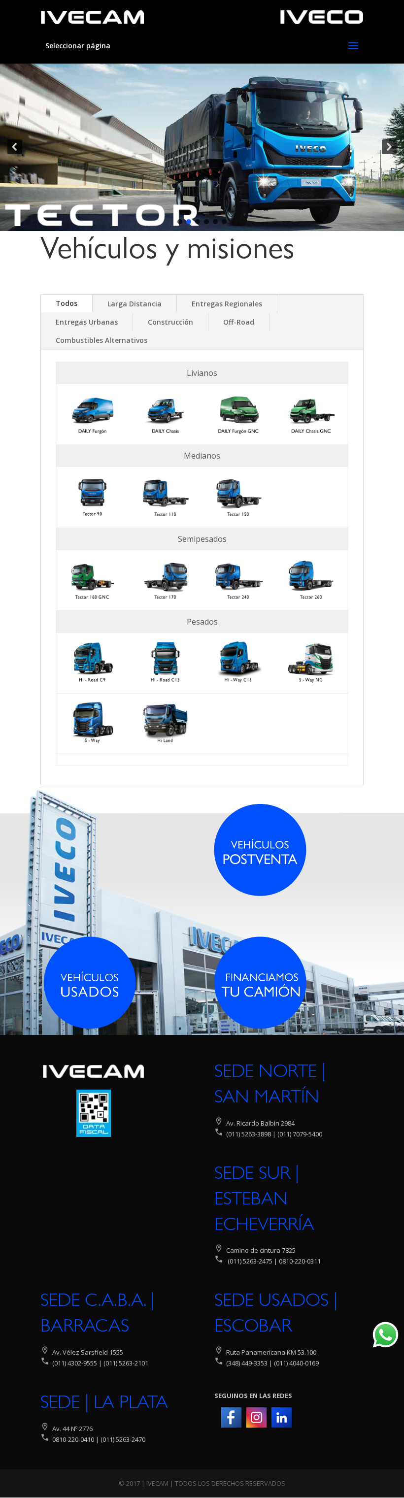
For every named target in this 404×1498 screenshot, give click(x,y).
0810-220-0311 (300, 1261)
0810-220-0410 (73, 1439)
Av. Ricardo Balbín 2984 (260, 1123)
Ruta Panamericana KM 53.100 (271, 1352)
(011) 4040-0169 (296, 1363)
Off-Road (238, 322)
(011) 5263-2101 (125, 1363)
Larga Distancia (134, 303)
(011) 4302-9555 (74, 1363)
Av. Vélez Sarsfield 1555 (87, 1352)
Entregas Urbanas (87, 322)
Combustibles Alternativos (101, 340)
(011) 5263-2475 (250, 1261)
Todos (66, 303)
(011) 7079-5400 (299, 1134)
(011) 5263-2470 (123, 1439)
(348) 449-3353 (246, 1363)
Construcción (170, 322)
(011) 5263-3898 (248, 1134)
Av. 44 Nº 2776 (72, 1428)
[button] (14, 146)
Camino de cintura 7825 (261, 1250)
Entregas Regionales (227, 303)
